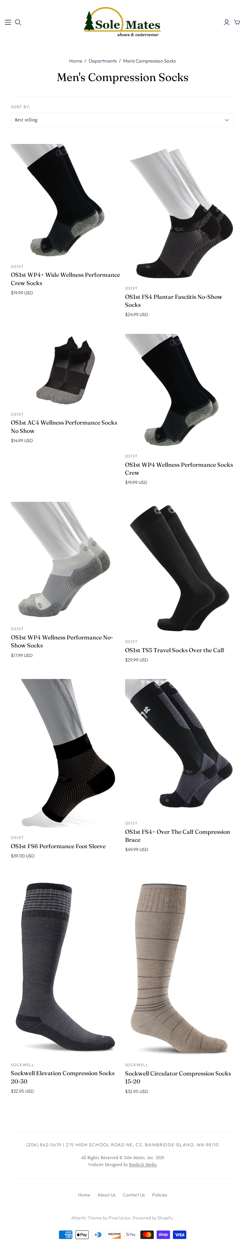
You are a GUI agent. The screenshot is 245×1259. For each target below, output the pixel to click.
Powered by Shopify (153, 1218)
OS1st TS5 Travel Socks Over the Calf (174, 650)
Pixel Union (119, 1218)
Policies (159, 1195)
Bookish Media (143, 1165)
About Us (106, 1195)
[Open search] (18, 22)
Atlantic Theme (86, 1218)
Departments (103, 61)
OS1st (17, 266)
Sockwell (22, 1064)
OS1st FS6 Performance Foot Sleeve (58, 846)
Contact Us (134, 1195)
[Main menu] (8, 22)
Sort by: (20, 106)
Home (75, 61)
